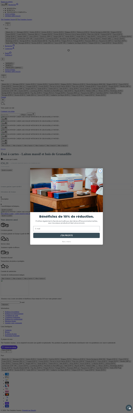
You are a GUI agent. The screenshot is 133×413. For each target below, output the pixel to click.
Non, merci (66, 242)
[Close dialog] (100, 171)
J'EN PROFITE (66, 235)
